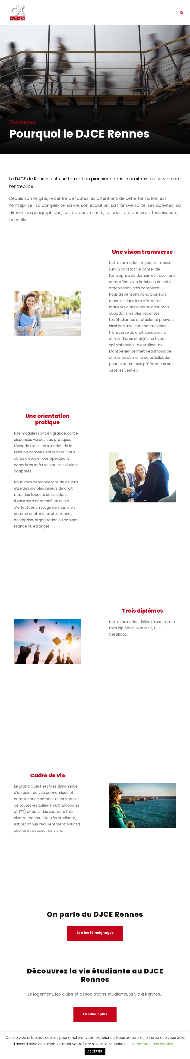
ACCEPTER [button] (95, 1051)
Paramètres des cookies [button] (152, 1043)
